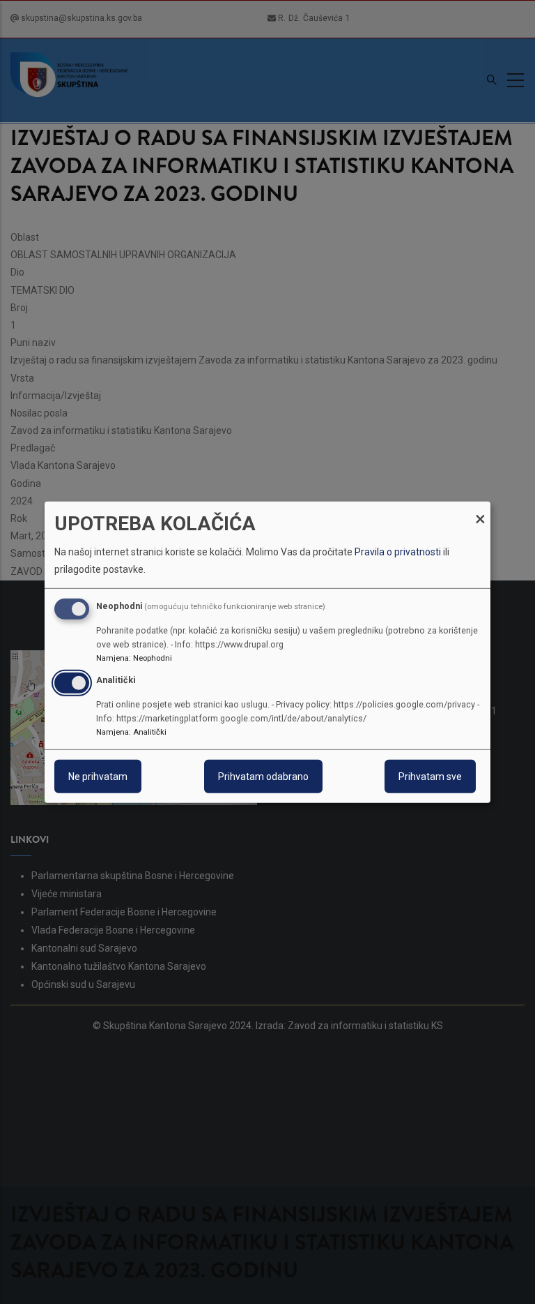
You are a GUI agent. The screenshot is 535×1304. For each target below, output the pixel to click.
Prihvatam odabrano (263, 776)
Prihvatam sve (430, 776)
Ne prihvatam (97, 776)
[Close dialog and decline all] (480, 509)
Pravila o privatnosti (398, 551)
